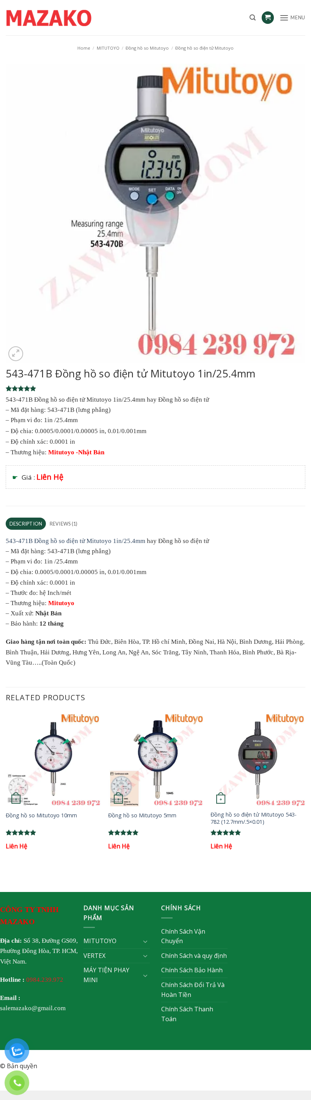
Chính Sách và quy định (194, 955)
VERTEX (94, 955)
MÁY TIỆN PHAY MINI (106, 975)
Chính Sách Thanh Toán (187, 1014)
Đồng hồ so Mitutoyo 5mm (142, 815)
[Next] (305, 788)
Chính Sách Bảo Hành (192, 970)
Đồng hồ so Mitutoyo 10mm (41, 815)
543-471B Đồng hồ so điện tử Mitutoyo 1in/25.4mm (75, 541)
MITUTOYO (108, 48)
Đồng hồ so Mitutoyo (147, 48)
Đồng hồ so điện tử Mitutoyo (204, 48)
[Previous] (6, 788)
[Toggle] (145, 941)
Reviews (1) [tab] (64, 524)
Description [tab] (25, 524)
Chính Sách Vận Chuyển (183, 936)
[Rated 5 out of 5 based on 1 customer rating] (155, 388)
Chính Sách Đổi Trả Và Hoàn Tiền (193, 990)
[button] (253, 17)
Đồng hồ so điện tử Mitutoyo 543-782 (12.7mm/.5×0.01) (253, 818)
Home (83, 48)
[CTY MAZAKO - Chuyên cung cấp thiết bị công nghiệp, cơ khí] (59, 18)
